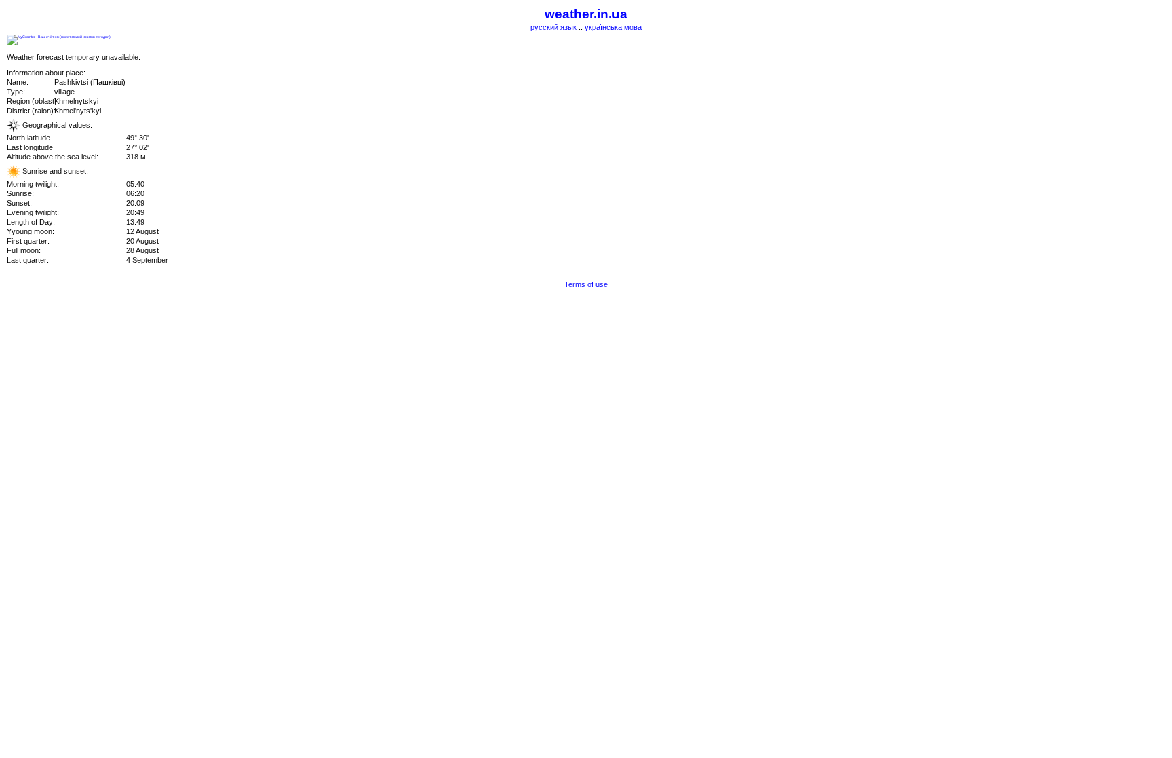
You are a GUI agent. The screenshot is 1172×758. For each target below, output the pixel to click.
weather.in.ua (586, 14)
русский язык (553, 27)
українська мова (613, 27)
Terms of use (586, 284)
